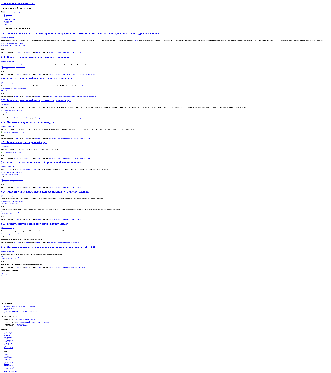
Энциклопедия (8, 368)
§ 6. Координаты (19, 324)
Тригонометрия (8, 365)
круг (76, 74)
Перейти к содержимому (12, 12)
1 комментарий (5, 104)
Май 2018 (7, 335)
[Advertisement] (52, 289)
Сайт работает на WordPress (9, 371)
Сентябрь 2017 (8, 337)
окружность (78, 52)
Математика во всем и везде (22, 321)
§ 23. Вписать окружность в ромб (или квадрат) (34, 223)
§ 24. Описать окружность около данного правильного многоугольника (45, 191)
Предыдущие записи (8, 274)
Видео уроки (8, 21)
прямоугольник (82, 267)
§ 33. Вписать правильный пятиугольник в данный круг (36, 100)
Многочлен (7, 309)
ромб (79, 242)
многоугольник (69, 52)
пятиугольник (90, 118)
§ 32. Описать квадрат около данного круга (27, 122)
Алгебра (6, 16)
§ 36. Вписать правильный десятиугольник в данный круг (37, 56)
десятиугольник (70, 74)
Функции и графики (10, 19)
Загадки (6, 22)
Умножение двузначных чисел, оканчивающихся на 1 (20, 306)
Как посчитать (8, 362)
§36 (79, 40)
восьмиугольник (53, 96)
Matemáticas (7, 24)
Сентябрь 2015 (8, 340)
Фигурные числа (9, 308)
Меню (2, 12)
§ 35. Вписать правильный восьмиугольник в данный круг (37, 78)
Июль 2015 (7, 341)
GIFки (6, 354)
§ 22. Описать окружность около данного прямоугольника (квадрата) (48, 246)
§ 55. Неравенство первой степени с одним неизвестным (32, 322)
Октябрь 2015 (8, 338)
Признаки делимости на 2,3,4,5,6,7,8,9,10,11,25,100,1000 (20, 311)
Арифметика (8, 15)
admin (27, 52)
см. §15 (137, 40)
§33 (75, 40)
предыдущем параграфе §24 (30, 169)
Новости (6, 364)
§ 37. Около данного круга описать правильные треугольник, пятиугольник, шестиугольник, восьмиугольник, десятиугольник (80, 33)
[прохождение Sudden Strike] (1, 275)
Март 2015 (7, 345)
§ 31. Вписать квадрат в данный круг (24, 142)
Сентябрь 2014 (8, 348)
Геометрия (7, 18)
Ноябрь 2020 (8, 332)
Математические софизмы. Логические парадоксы (19, 313)
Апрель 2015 (8, 343)
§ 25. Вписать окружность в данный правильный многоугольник (41, 162)
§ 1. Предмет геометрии (21, 325)
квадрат (67, 138)
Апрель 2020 (8, 334)
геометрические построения (56, 52)
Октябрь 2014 (8, 346)
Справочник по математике (18, 3)
